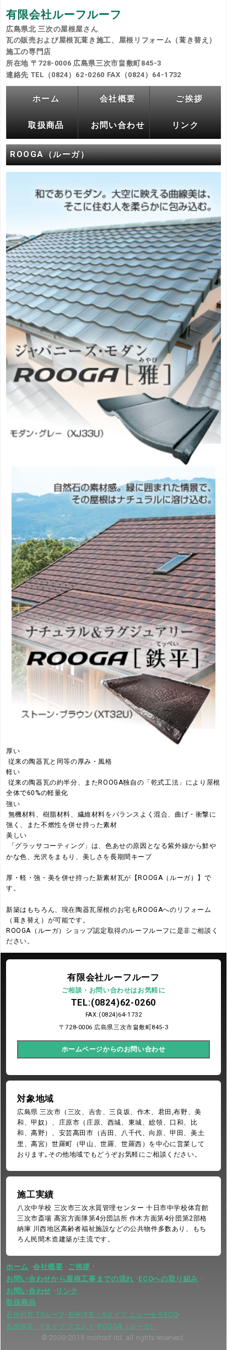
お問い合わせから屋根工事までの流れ (70, 1279)
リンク (185, 125)
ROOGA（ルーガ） (127, 1326)
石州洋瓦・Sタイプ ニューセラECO (123, 1315)
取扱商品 (46, 125)
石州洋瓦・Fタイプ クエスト (50, 1326)
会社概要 (118, 99)
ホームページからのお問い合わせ (114, 1049)
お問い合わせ (118, 125)
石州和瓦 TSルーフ (35, 1315)
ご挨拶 (189, 99)
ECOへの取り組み (168, 1279)
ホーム (46, 99)
